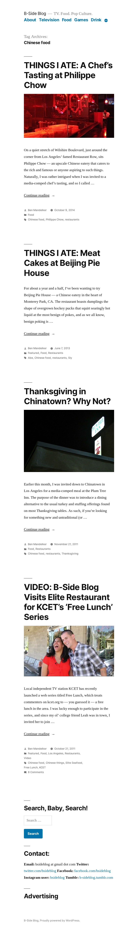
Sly (70, 357)
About (30, 19)
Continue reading (39, 195)
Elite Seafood (74, 762)
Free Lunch (31, 767)
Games (81, 19)
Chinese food (36, 219)
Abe (30, 357)
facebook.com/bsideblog (92, 870)
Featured (33, 353)
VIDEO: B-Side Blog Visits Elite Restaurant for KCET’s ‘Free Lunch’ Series (68, 602)
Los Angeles (55, 753)
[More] (106, 20)
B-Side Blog (35, 13)
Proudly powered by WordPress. (60, 920)
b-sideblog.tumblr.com (96, 877)
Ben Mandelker (37, 210)
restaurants (72, 219)
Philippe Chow (54, 219)
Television (49, 19)
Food (67, 19)
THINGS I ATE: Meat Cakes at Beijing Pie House (62, 263)
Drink (96, 19)
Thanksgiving (70, 553)
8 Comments (36, 772)
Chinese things (55, 762)
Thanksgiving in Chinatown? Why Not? (67, 396)
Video (27, 758)
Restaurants (55, 353)
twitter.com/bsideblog (40, 870)
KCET (42, 767)
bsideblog (57, 877)
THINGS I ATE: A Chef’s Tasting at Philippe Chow (68, 75)
